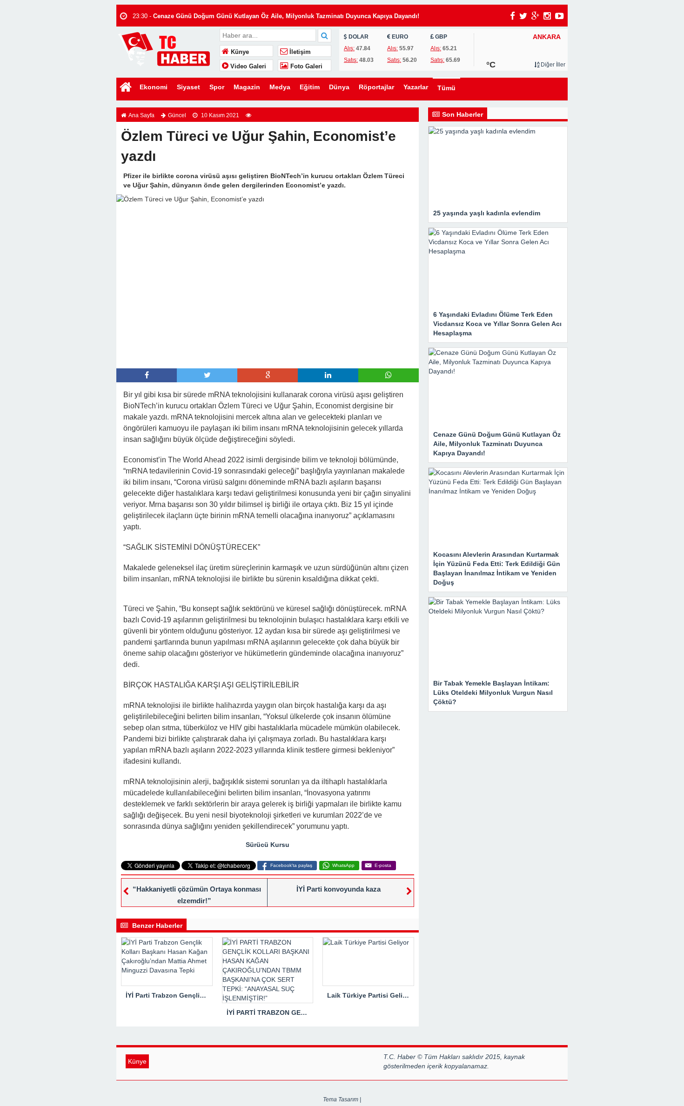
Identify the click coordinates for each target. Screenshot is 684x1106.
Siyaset (188, 87)
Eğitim (310, 87)
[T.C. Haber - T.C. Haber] (166, 48)
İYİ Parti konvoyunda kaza (338, 889)
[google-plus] (535, 16)
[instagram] (547, 16)
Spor (216, 87)
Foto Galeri (305, 66)
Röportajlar (376, 87)
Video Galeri (247, 66)
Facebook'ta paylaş (291, 865)
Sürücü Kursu (267, 844)
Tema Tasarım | (342, 1099)
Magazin (247, 87)
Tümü (446, 88)
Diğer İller (552, 64)
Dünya (339, 87)
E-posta (383, 865)
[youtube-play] (559, 16)
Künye (239, 52)
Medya (279, 87)
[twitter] (523, 16)
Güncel (177, 115)
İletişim (299, 52)
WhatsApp (343, 865)
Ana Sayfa (141, 115)
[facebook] (512, 16)
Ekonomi (154, 87)
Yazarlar (415, 87)
